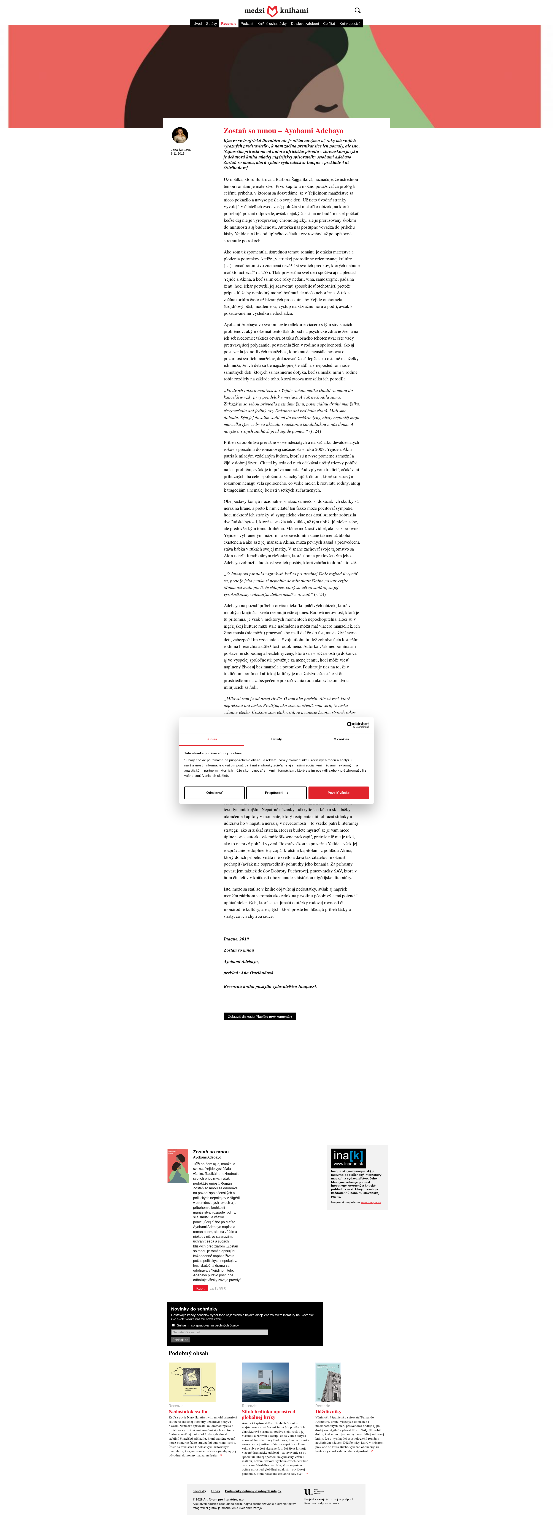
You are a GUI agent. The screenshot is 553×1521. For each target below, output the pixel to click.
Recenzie (228, 23)
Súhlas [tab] (212, 739)
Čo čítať (329, 23)
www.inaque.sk (371, 1202)
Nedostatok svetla (188, 1411)
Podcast (247, 23)
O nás (215, 1491)
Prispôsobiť (274, 793)
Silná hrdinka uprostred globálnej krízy (268, 1414)
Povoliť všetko (339, 793)
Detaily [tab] (276, 739)
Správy (211, 23)
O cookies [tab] (341, 739)
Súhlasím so (208, 1325)
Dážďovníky (328, 1411)
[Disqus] (292, 1079)
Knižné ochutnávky (272, 23)
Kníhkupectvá (350, 23)
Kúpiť (200, 1288)
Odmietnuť (214, 793)
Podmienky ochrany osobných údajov (253, 1491)
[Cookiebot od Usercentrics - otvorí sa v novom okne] (350, 725)
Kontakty (199, 1491)
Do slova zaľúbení (305, 23)
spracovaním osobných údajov (217, 1325)
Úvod (198, 23)
